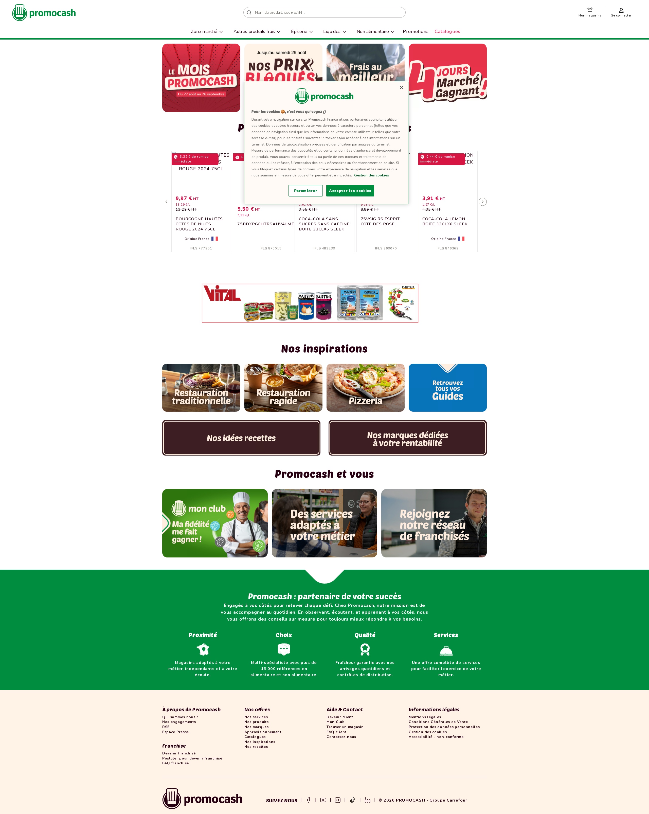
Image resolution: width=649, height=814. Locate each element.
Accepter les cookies (350, 190)
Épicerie (299, 31)
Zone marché (204, 31)
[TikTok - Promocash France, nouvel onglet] (352, 800)
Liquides (331, 31)
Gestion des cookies (371, 175)
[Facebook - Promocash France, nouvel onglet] (308, 800)
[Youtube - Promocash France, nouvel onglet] (323, 800)
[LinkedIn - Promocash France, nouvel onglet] (368, 800)
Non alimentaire (373, 31)
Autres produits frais (254, 31)
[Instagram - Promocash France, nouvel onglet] (338, 800)
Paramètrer (305, 190)
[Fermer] (401, 87)
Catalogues (447, 31)
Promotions (416, 31)
